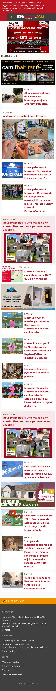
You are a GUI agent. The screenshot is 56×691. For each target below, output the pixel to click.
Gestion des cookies (12, 674)
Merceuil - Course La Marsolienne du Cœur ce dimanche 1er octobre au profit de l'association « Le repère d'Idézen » (38, 397)
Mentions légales (10, 661)
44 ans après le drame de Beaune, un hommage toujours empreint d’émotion (37, 98)
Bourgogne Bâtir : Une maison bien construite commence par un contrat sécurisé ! (27, 226)
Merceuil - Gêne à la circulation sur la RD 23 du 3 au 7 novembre (37, 275)
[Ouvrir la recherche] (11, 17)
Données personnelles (13, 666)
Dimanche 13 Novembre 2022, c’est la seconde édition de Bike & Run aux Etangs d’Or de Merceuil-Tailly (38, 523)
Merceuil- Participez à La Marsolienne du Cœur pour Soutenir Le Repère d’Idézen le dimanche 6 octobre (37, 350)
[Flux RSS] (16, 56)
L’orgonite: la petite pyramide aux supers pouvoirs (36, 372)
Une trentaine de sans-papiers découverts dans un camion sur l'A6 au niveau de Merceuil (38, 472)
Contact (6, 629)
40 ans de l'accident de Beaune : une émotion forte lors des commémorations (37, 583)
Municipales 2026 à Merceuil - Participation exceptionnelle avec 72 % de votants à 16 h (38, 173)
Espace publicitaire (11, 651)
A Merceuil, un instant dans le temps (24, 116)
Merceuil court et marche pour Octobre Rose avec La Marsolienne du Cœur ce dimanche (37, 325)
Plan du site (8, 670)
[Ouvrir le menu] (3, 17)
